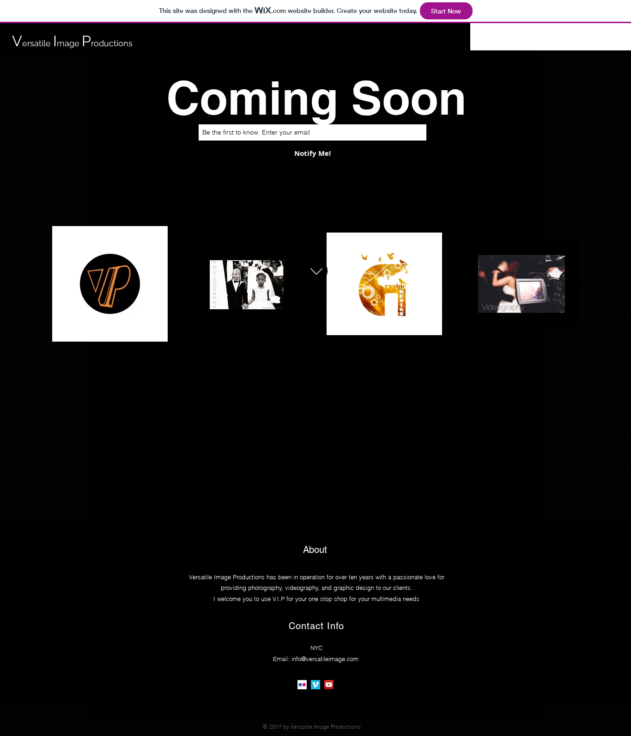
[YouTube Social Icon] (329, 684)
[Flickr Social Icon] (302, 684)
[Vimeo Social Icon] (315, 684)
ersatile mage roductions (72, 43)
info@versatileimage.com (324, 658)
